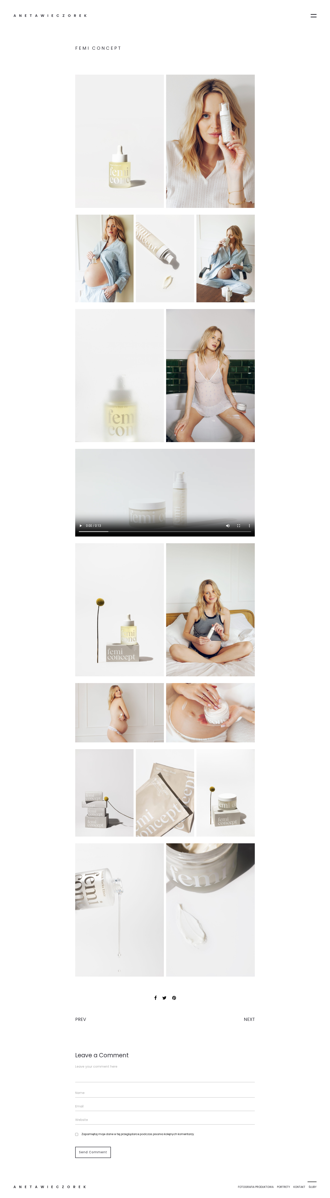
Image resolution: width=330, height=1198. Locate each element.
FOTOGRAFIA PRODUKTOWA (256, 1187)
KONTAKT (299, 1187)
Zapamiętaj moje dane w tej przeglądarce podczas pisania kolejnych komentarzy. (138, 1134)
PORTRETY (283, 1187)
